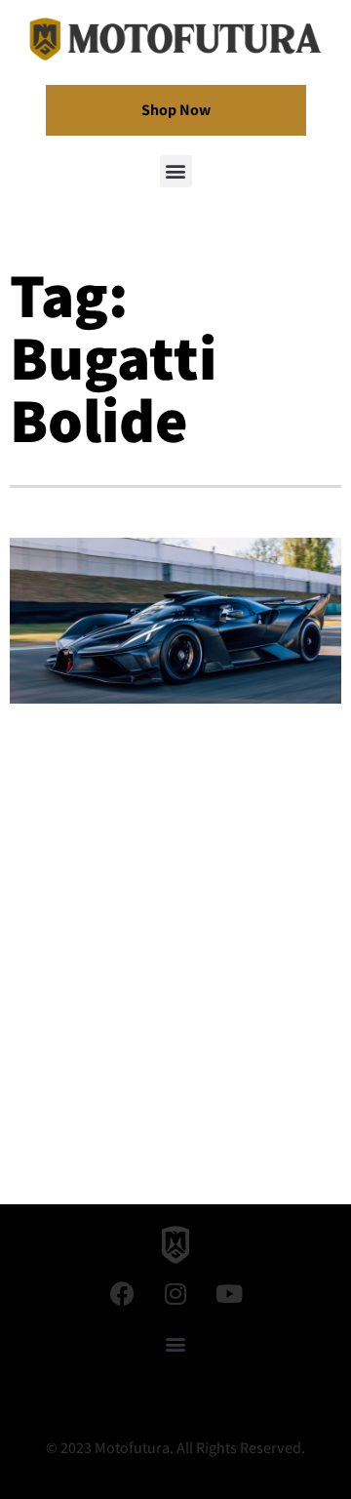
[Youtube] (229, 1294)
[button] (176, 171)
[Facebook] (122, 1294)
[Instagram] (175, 1294)
